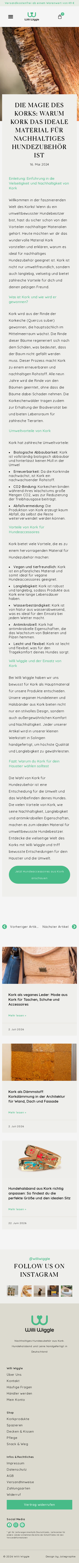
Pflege (12, 1438)
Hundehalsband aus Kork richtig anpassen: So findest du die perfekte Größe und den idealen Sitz (39, 1193)
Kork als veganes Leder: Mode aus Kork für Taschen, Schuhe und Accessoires (37, 999)
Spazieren (15, 1425)
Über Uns (14, 1375)
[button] (11, 17)
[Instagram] (15, 1524)
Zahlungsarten (18, 1488)
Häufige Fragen (19, 1387)
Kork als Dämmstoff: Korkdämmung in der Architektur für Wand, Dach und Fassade (36, 1096)
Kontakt (13, 1381)
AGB (10, 1476)
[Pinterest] (22, 1524)
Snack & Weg (17, 1444)
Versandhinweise (20, 1482)
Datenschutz (17, 1469)
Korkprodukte (18, 1419)
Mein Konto (16, 1400)
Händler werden (19, 1393)
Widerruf (14, 1495)
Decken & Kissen (20, 1431)
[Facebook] (9, 1524)
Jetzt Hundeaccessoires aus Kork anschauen (39, 875)
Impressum (15, 1463)
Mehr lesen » (17, 1015)
